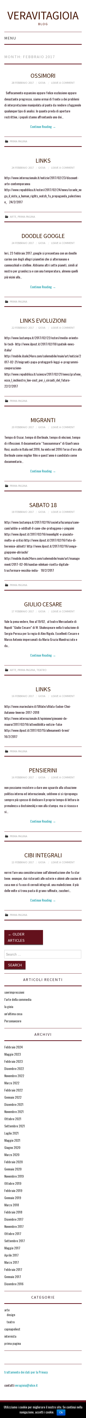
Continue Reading (43, 126)
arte (13, 216)
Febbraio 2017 (13, 1269)
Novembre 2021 (14, 1111)
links (43, 160)
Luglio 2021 (11, 1133)
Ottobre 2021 (12, 1118)
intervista (10, 1336)
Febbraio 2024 (13, 1046)
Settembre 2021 (14, 1125)
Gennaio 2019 (12, 1197)
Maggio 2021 (12, 1140)
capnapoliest (12, 1328)
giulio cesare (43, 604)
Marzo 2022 (11, 1082)
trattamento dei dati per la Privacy (26, 1371)
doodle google (43, 236)
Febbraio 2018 (13, 1211)
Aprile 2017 (11, 1254)
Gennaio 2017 (12, 1276)
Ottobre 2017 (12, 1233)
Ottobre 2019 (12, 1183)
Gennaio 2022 (13, 1097)
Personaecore (12, 1020)
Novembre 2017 (14, 1226)
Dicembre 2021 (13, 1104)
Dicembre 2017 (13, 1219)
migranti (43, 420)
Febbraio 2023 (13, 1061)
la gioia (8, 1006)
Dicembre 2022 (14, 1068)
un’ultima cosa (13, 1013)
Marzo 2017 (11, 1262)
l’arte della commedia (17, 999)
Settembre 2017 (14, 1240)
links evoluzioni (43, 320)
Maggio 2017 (12, 1247)
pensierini (43, 770)
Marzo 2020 (11, 1154)
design (11, 1314)
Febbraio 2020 (13, 1161)
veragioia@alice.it (26, 1385)
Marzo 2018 (11, 1204)
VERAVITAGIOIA (43, 15)
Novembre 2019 (14, 1176)
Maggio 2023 (12, 1054)
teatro (42, 670)
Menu (10, 38)
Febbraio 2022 (13, 1089)
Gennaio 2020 (13, 1168)
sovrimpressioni (14, 992)
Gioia (41, 82)
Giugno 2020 (12, 1147)
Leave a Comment (63, 82)
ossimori (43, 75)
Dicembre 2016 (13, 1283)
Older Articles (16, 937)
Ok (61, 1412)
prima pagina (18, 141)
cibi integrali (43, 855)
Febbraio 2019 (13, 1190)
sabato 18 (43, 505)
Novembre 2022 (14, 1075)
